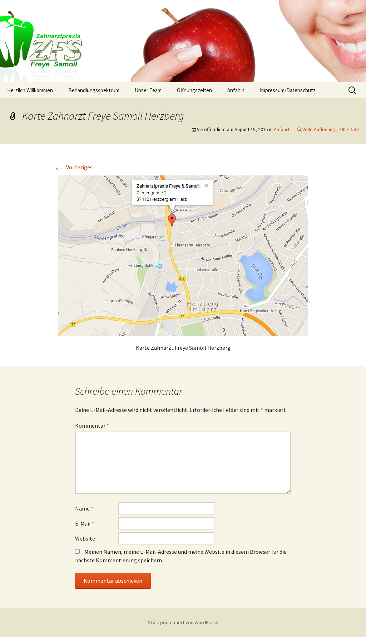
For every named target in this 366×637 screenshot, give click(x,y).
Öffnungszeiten (194, 90)
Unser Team (148, 90)
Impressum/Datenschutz (288, 90)
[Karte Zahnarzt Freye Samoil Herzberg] (183, 255)
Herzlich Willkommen (30, 90)
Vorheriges (73, 167)
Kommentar (92, 425)
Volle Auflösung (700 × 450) (330, 129)
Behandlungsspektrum (93, 90)
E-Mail (84, 523)
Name (84, 508)
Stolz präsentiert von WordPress (183, 622)
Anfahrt (235, 90)
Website (85, 538)
